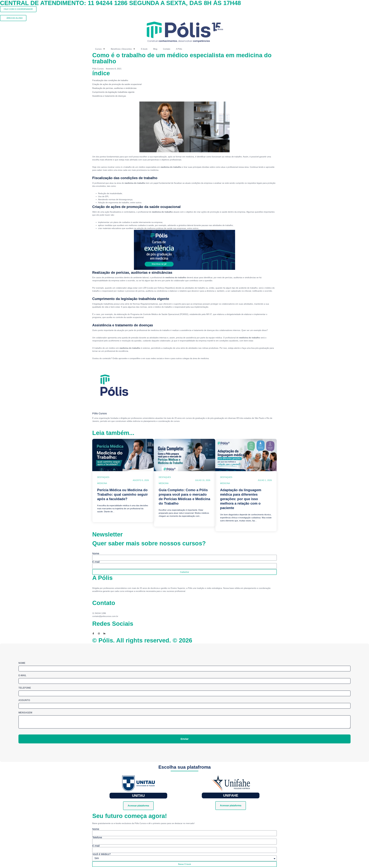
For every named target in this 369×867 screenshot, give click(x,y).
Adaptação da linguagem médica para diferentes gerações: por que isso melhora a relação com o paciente (240, 499)
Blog (155, 49)
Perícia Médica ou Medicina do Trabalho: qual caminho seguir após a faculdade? (122, 494)
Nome (95, 553)
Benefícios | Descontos (121, 49)
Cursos (98, 49)
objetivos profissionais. (171, 159)
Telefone (24, 688)
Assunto (24, 700)
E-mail (96, 562)
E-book (144, 49)
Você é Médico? (101, 854)
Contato (166, 49)
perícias (228, 277)
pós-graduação (262, 348)
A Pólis (179, 49)
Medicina (102, 483)
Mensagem (25, 713)
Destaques (103, 477)
